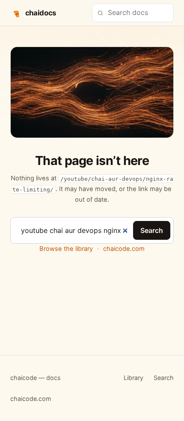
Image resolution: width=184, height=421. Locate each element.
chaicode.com (124, 249)
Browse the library (66, 249)
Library (133, 377)
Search (151, 230)
